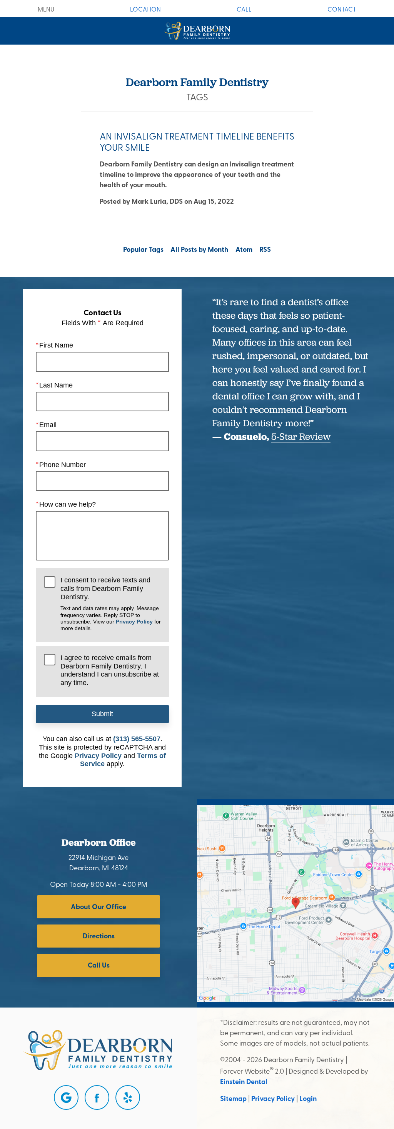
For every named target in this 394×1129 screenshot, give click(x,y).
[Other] (127, 1097)
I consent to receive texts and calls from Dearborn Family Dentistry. (110, 603)
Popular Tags (143, 249)
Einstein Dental (243, 1081)
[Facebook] (97, 1097)
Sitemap (233, 1098)
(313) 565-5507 (136, 739)
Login (308, 1098)
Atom (243, 249)
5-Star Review (301, 436)
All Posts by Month (199, 249)
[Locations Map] (295, 902)
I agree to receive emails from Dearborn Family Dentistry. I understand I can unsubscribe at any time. (109, 670)
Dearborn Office (99, 842)
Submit (102, 714)
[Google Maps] (66, 1097)
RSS (265, 249)
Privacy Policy (134, 622)
